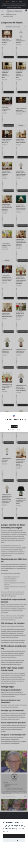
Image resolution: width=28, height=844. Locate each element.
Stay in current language (14, 429)
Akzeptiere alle (14, 836)
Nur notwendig (14, 840)
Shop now (14, 426)
